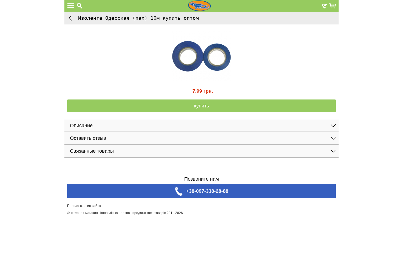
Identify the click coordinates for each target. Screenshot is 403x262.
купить (201, 106)
